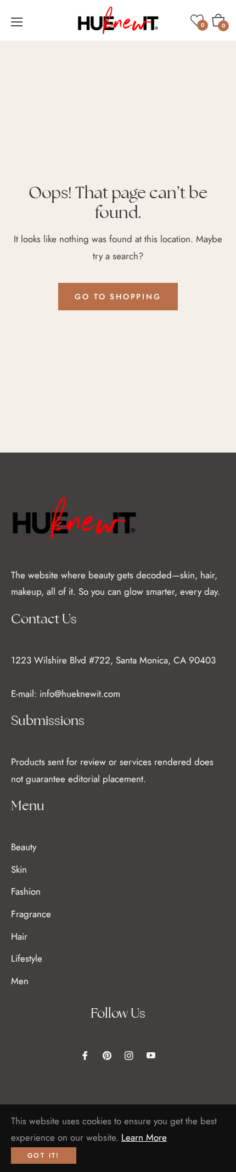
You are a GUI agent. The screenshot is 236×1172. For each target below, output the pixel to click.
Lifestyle (26, 958)
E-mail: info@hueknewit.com (65, 693)
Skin (19, 869)
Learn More (144, 1137)
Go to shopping (118, 296)
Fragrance (31, 913)
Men (20, 980)
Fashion (26, 891)
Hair (19, 936)
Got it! (43, 1155)
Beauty (23, 846)
